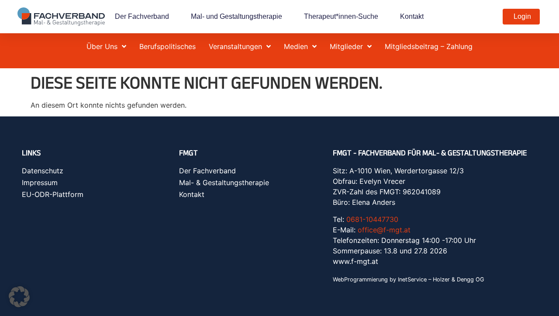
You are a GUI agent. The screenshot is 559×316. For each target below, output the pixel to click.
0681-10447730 (372, 219)
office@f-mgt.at (384, 229)
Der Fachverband (142, 16)
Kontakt (412, 16)
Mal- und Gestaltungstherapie (236, 16)
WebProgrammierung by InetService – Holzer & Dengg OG (408, 279)
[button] (19, 296)
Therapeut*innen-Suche (341, 16)
